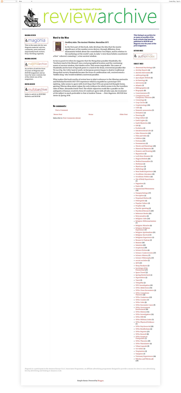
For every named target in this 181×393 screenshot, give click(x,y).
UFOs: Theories (141, 341)
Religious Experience (144, 237)
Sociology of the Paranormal (142, 269)
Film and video (141, 136)
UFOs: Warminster (143, 344)
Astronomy (140, 83)
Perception (140, 195)
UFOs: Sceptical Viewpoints (141, 337)
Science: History (142, 255)
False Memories (142, 133)
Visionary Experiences (144, 356)
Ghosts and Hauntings (144, 146)
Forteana (139, 141)
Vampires (139, 354)
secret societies (142, 260)
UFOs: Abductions (142, 288)
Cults (138, 108)
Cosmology (140, 100)
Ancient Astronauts (143, 73)
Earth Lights (140, 120)
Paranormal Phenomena (145, 189)
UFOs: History (141, 312)
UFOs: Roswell (141, 334)
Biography (140, 90)
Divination (140, 113)
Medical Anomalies (143, 161)
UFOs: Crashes (141, 300)
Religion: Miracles (143, 225)
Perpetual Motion (142, 198)
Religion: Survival (142, 235)
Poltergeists (140, 201)
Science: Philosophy (143, 258)
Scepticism (140, 248)
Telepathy (139, 283)
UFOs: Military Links (143, 319)
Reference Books (142, 213)
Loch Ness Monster (143, 156)
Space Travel (140, 272)
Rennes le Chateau (143, 240)
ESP (137, 125)
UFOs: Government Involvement (143, 308)
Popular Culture (142, 203)
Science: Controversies (144, 253)
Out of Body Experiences (145, 179)
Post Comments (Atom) (72, 118)
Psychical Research (143, 211)
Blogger (101, 381)
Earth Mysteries (142, 123)
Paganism (139, 183)
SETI (137, 263)
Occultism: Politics (143, 177)
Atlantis (139, 85)
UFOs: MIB (139, 317)
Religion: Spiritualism (144, 232)
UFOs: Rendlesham (143, 329)
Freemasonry (141, 143)
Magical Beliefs (141, 159)
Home (91, 114)
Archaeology (140, 80)
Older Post (124, 114)
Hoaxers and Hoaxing (144, 151)
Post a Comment (61, 110)
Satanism (139, 245)
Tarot (138, 280)
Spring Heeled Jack (143, 275)
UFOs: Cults (140, 302)
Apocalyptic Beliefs (143, 78)
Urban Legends (141, 346)
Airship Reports (142, 70)
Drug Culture (140, 118)
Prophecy (139, 206)
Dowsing (139, 115)
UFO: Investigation (143, 285)
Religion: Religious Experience (143, 229)
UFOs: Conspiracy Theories (142, 294)
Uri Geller (139, 349)
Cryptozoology (141, 105)
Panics (138, 186)
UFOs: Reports (141, 331)
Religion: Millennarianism (146, 221)
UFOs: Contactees (142, 297)
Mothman (139, 164)
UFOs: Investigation (143, 314)
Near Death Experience (144, 171)
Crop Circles (140, 102)
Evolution (139, 128)
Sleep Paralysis (141, 266)
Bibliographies (141, 88)
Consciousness (141, 93)
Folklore (139, 138)
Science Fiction (141, 250)
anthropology (141, 75)
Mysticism (140, 166)
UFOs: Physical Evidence (145, 322)
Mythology (140, 169)
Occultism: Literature (144, 174)
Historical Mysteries (143, 148)
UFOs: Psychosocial (143, 326)
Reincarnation (141, 216)
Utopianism (140, 351)
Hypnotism (140, 154)
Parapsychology (142, 193)
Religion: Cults (141, 218)
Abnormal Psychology (144, 67)
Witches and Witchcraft (144, 359)
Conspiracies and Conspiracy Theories (144, 96)
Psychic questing (142, 208)
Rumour (139, 243)
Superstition (140, 277)
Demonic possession (144, 110)
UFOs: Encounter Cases (144, 305)
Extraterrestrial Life (143, 131)
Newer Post (58, 114)
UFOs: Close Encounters (145, 290)
